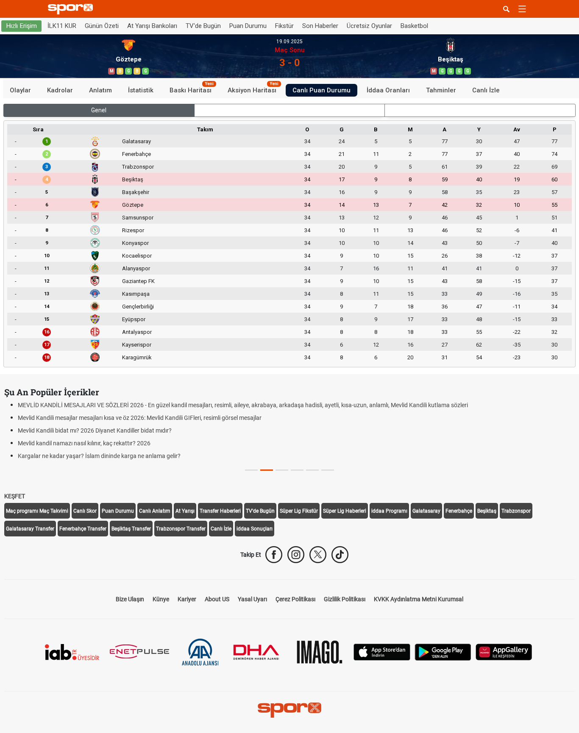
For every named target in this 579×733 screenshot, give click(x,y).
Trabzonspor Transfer (181, 529)
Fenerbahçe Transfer (82, 529)
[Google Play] (443, 651)
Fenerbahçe (136, 154)
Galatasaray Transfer (30, 529)
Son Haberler (320, 26)
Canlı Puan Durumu (321, 90)
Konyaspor (135, 243)
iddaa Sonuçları (255, 529)
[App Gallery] (504, 651)
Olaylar (20, 90)
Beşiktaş (132, 179)
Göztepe (132, 205)
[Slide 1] (266, 470)
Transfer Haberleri (220, 511)
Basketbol (414, 26)
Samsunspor (137, 217)
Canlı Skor (85, 511)
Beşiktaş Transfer (131, 529)
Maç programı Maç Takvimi (37, 511)
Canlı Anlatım (154, 511)
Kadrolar (60, 90)
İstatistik (140, 90)
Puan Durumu (248, 26)
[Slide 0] (251, 470)
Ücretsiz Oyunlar (369, 26)
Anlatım (100, 90)
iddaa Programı (389, 511)
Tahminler (441, 90)
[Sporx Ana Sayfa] (72, 9)
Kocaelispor (137, 256)
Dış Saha (480, 110)
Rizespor (133, 230)
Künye (161, 599)
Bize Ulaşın (130, 599)
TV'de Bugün (203, 26)
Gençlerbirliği (138, 306)
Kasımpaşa (136, 294)
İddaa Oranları (388, 90)
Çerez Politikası (295, 599)
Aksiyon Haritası (253, 88)
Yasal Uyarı (252, 599)
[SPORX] (289, 710)
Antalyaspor (137, 332)
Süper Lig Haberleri (344, 511)
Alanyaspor (136, 268)
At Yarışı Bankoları (152, 26)
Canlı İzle (486, 90)
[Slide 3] (297, 470)
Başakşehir (135, 192)
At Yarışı (185, 511)
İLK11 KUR (61, 26)
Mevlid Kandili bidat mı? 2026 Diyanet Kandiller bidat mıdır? (95, 430)
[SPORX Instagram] (296, 554)
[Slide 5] (327, 470)
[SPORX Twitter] (318, 554)
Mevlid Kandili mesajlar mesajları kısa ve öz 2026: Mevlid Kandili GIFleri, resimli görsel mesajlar (140, 417)
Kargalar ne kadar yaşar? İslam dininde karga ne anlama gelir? (99, 456)
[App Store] (382, 651)
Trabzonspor (138, 167)
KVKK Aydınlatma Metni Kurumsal (418, 599)
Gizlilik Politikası (344, 599)
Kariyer (187, 599)
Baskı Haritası (192, 88)
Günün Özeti (102, 26)
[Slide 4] (312, 470)
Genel (98, 110)
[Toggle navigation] (522, 9)
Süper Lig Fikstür (299, 511)
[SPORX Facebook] (273, 554)
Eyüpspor (133, 319)
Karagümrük (137, 357)
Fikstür (284, 26)
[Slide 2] (282, 470)
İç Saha (289, 110)
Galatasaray (136, 141)
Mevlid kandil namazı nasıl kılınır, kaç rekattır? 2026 (84, 443)
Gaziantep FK (138, 281)
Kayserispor (136, 345)
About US (217, 599)
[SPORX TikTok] (340, 554)
